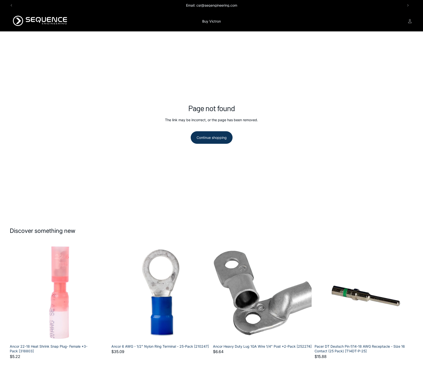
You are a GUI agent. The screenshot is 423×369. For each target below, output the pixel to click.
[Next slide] (407, 5)
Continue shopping (212, 137)
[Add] (100, 334)
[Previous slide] (11, 5)
